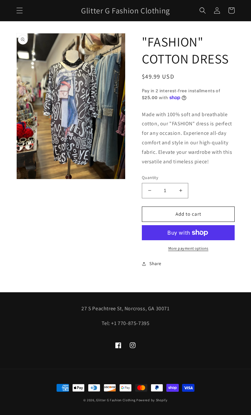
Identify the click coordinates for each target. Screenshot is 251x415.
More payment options (188, 248)
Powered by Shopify (152, 400)
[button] (19, 10)
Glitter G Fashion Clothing (115, 400)
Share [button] (155, 263)
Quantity (150, 177)
